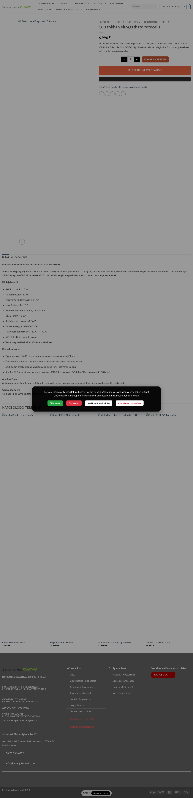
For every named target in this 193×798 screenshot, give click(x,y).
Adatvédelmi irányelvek (129, 403)
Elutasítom (74, 403)
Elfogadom (55, 403)
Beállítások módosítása (98, 403)
